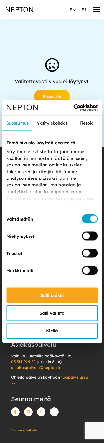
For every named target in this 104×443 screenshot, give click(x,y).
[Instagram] (41, 411)
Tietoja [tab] (87, 123)
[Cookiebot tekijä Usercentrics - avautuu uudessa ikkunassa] (74, 107)
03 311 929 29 (23, 361)
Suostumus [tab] (17, 123)
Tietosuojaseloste (24, 430)
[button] (97, 9)
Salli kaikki (52, 295)
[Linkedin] (28, 411)
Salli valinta (52, 313)
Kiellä (52, 330)
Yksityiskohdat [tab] (52, 123)
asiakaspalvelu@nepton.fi (35, 367)
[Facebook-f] (15, 411)
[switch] (90, 236)
